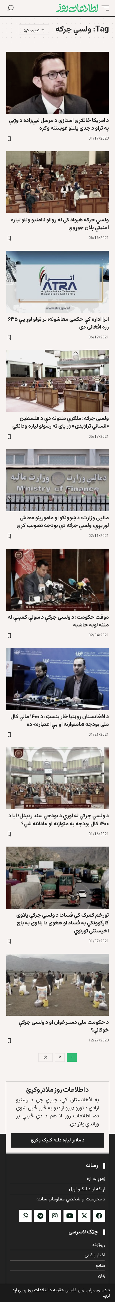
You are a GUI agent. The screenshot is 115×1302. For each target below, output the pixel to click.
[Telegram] (40, 1216)
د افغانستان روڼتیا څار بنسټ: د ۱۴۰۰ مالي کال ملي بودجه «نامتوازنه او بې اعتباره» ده (59, 721)
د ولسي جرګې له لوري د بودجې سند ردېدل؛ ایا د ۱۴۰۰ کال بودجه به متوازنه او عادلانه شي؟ (59, 820)
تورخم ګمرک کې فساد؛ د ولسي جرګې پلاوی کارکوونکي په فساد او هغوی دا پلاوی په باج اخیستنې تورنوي (62, 923)
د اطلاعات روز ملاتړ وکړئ (57, 1090)
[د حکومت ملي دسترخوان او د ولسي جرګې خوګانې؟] (57, 985)
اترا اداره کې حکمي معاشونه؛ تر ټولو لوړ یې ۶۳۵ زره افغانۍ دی (58, 323)
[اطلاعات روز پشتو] (77, 8)
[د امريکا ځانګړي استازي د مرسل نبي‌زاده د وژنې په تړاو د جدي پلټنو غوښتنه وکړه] (57, 83)
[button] (103, 8)
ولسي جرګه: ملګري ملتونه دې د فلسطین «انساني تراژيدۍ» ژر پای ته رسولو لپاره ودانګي (60, 422)
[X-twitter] (84, 1216)
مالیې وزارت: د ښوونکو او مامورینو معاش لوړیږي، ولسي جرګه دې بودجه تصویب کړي (63, 522)
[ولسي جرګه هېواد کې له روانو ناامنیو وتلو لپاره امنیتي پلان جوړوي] (57, 182)
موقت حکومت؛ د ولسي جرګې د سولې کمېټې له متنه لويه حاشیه (58, 621)
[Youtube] (69, 1216)
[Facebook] (99, 1216)
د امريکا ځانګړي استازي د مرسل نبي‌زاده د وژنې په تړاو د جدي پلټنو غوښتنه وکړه (59, 124)
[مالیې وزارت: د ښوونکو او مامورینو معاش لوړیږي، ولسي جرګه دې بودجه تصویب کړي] (57, 480)
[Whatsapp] (25, 1216)
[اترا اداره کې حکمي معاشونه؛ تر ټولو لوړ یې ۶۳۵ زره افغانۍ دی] (57, 282)
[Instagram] (55, 1216)
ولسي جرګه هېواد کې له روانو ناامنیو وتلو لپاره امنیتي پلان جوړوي (60, 224)
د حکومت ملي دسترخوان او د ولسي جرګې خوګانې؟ (64, 1026)
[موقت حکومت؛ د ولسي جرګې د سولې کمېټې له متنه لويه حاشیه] (57, 580)
